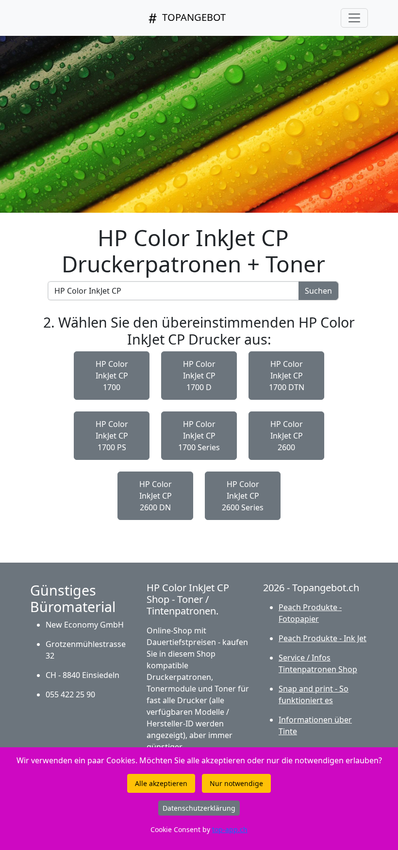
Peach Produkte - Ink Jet (322, 638)
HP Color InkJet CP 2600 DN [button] (155, 496)
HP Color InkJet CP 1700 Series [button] (199, 436)
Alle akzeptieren (161, 783)
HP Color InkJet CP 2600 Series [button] (243, 496)
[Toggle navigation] (354, 18)
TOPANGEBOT (193, 17)
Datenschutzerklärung (199, 808)
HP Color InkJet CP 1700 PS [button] (112, 436)
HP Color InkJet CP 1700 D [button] (199, 376)
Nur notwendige (236, 783)
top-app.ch (230, 829)
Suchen (318, 290)
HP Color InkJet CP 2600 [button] (286, 436)
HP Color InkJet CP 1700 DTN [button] (286, 376)
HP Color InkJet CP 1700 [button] (112, 376)
